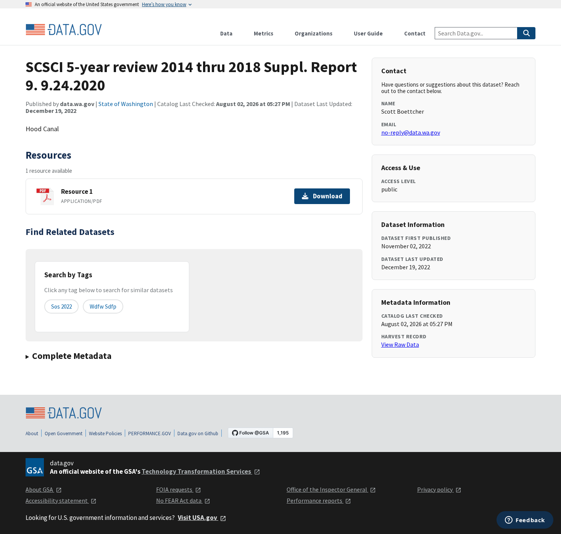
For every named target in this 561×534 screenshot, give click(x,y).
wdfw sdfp (103, 306)
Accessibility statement (57, 500)
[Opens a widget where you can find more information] (525, 520)
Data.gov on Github (197, 433)
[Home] (64, 30)
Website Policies (105, 433)
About (32, 433)
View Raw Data (400, 344)
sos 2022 (61, 306)
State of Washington (125, 104)
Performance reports (315, 500)
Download (327, 196)
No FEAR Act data (179, 500)
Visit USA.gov (198, 517)
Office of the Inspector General (327, 489)
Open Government (63, 433)
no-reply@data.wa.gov (410, 132)
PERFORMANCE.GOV (149, 433)
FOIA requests (174, 489)
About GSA (40, 489)
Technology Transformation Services (197, 471)
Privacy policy (435, 489)
